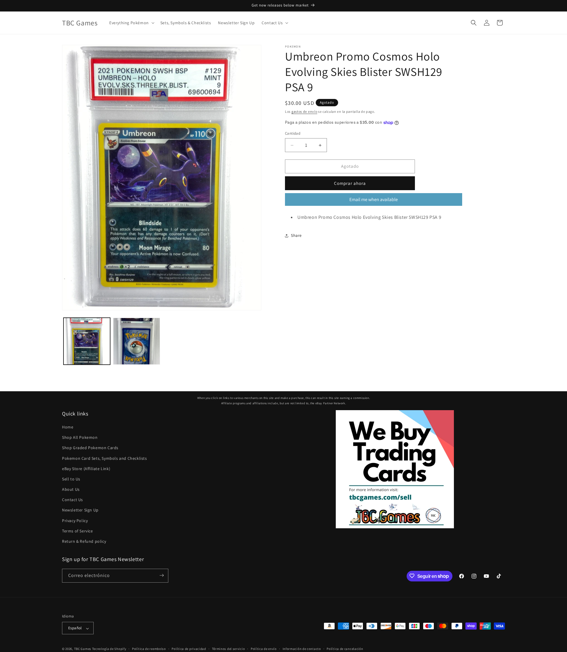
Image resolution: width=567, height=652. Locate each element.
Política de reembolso (149, 649)
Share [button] (296, 235)
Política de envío (264, 649)
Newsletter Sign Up (80, 510)
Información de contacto (302, 649)
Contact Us (72, 500)
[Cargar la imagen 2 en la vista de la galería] (136, 341)
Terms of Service (77, 531)
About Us (71, 489)
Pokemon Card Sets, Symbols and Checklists (104, 458)
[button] (131, 23)
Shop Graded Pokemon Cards (90, 448)
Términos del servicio (228, 649)
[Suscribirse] (161, 575)
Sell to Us (71, 479)
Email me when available (373, 199)
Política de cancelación (345, 649)
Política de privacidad (189, 649)
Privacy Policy (75, 520)
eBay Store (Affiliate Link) (86, 468)
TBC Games (82, 649)
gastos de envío (304, 111)
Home (67, 427)
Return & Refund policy (84, 541)
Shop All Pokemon (80, 437)
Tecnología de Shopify (109, 649)
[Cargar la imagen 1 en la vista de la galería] (86, 341)
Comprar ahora (350, 183)
